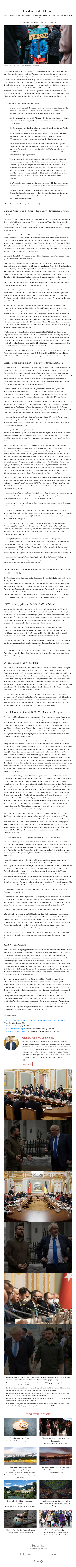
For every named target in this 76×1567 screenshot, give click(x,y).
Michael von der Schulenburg (44, 22)
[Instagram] (41, 1561)
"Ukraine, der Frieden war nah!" (16, 1031)
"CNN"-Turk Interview (12, 1026)
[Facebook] (34, 1561)
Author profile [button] (27, 1064)
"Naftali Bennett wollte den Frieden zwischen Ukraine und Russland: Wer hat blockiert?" (36, 1020)
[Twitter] (38, 1561)
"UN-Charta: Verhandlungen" (15, 1028)
